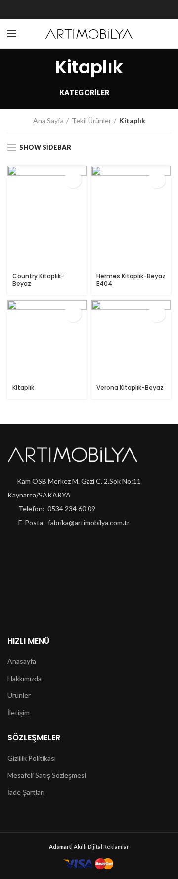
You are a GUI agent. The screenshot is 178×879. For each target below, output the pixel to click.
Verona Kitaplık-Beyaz (130, 388)
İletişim (18, 712)
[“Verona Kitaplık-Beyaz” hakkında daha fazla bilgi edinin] (157, 313)
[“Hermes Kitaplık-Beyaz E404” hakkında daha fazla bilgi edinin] (157, 179)
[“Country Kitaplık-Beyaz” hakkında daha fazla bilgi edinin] (73, 179)
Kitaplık (23, 388)
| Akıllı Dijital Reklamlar (89, 846)
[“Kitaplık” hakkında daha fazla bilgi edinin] (73, 313)
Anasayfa (21, 661)
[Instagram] (96, 9)
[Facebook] (67, 9)
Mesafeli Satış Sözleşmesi (46, 775)
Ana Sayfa (48, 120)
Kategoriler (84, 92)
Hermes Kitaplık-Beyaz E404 (131, 280)
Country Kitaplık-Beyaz (38, 280)
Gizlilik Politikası (31, 758)
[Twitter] (82, 9)
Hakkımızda (24, 678)
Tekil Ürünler (91, 120)
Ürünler (19, 695)
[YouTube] (110, 9)
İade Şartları (25, 792)
